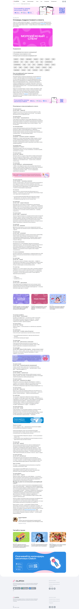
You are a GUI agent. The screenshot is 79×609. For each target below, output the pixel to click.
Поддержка (51, 602)
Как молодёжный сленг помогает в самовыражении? (25, 52)
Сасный (26, 67)
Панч (34, 64)
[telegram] (63, 1)
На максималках (48, 61)
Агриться (16, 59)
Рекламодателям (53, 1)
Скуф (50, 67)
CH (20, 175)
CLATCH (19, 357)
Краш (27, 61)
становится (38, 77)
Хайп (29, 70)
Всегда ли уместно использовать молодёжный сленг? (25, 55)
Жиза (42, 59)
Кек (21, 61)
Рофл (20, 67)
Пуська (53, 64)
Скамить (37, 67)
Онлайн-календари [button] (30, 1)
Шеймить (47, 70)
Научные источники (52, 580)
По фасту (47, 64)
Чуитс (41, 70)
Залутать (47, 59)
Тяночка (23, 70)
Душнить (35, 59)
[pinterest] (65, 1)
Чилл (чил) (35, 70)
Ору (29, 64)
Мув (37, 61)
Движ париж (29, 59)
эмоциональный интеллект (30, 509)
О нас (41, 1)
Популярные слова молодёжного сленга (22, 54)
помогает (26, 93)
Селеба (31, 67)
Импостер (16, 61)
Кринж (32, 61)
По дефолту (40, 64)
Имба (53, 59)
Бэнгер (22, 59)
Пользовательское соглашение (54, 599)
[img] (17, 13)
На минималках (17, 64)
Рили (15, 67)
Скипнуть (44, 67)
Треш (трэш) (16, 70)
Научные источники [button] (52, 597)
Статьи (37, 1)
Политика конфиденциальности (54, 601)
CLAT (19, 175)
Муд (41, 61)
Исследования (46, 1)
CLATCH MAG (43, 23)
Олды (24, 64)
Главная (24, 1)
